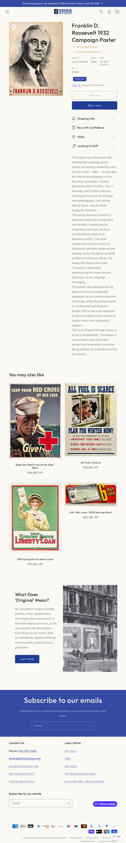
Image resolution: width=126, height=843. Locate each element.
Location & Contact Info (24, 766)
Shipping (76, 85)
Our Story (71, 751)
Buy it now (94, 105)
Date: (93, 58)
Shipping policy (88, 841)
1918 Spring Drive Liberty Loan (35, 559)
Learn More (27, 659)
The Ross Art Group (38, 838)
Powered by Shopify (57, 838)
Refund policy (76, 837)
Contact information (107, 841)
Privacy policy (92, 837)
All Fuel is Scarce (91, 462)
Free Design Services (22, 781)
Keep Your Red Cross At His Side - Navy (35, 466)
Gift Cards (71, 766)
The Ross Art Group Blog (80, 773)
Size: (102, 58)
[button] (7, 12)
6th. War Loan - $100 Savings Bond (91, 512)
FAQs (68, 758)
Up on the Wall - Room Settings (84, 781)
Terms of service (109, 837)
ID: (73, 68)
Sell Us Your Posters (21, 773)
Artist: (75, 58)
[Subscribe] (91, 726)
